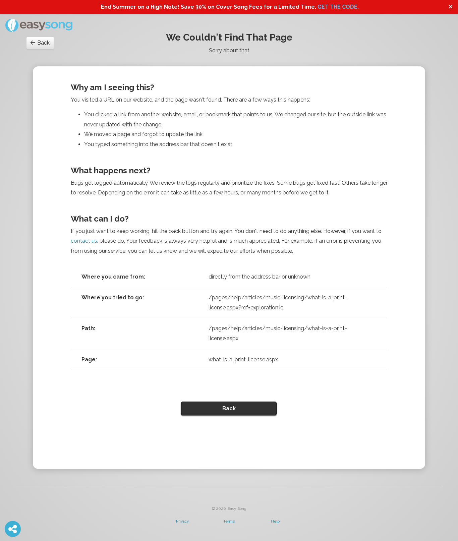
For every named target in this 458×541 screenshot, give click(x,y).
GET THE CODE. (338, 7)
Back (43, 43)
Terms (229, 521)
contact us (84, 241)
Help (275, 521)
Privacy (182, 521)
